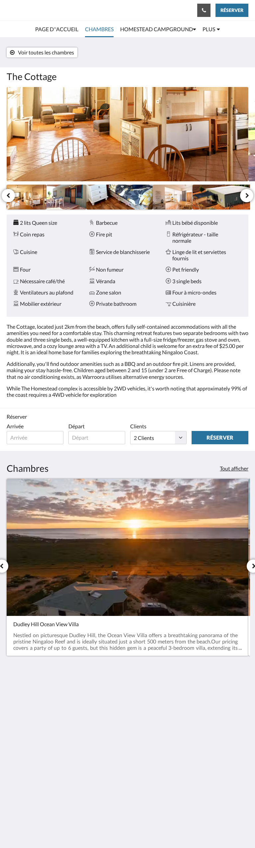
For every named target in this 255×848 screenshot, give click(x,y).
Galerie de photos (100, 756)
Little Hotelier (143, 808)
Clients (138, 426)
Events (97, 742)
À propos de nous (103, 694)
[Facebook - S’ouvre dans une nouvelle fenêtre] (187, 695)
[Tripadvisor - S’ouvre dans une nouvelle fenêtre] (223, 695)
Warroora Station (33, 10)
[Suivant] (246, 195)
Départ (76, 426)
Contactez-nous (102, 706)
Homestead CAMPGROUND (102, 719)
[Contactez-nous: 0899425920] (204, 10)
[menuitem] (56, 29)
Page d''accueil (105, 736)
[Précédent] (8, 195)
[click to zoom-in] (127, 134)
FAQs (95, 765)
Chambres (101, 731)
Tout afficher (234, 468)
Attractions (102, 748)
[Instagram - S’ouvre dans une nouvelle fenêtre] (205, 695)
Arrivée (15, 426)
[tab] (107, 680)
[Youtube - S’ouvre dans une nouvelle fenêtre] (241, 695)
